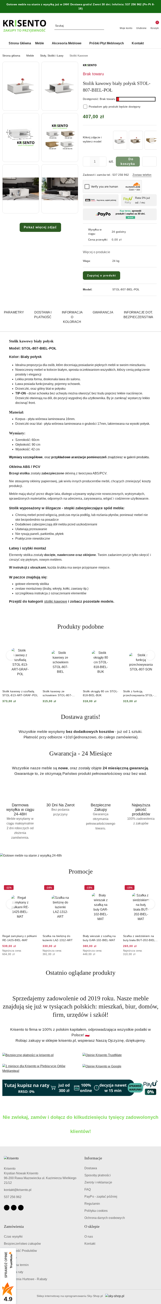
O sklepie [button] (92, 1226)
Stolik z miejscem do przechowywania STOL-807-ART (138, 693)
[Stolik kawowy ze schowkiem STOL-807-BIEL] (120, 140)
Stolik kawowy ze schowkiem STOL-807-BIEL (17, 693)
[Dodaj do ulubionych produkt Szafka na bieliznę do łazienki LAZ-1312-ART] (33, 888)
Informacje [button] (93, 1158)
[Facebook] (6, 1207)
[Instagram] (13, 1207)
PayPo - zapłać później (100, 1196)
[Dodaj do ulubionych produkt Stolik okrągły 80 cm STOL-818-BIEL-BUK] (74, 643)
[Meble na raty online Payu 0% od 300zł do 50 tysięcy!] (80, 1088)
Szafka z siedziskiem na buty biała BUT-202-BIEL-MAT (99, 938)
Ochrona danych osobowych (104, 1217)
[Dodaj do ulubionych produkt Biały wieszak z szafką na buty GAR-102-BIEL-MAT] (74, 888)
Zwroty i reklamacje (98, 1182)
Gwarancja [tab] (103, 312)
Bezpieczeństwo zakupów (22, 1243)
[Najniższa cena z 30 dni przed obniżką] (37, 951)
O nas (88, 1236)
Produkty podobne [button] (80, 626)
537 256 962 (12, 1197)
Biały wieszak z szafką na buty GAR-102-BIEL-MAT (59, 938)
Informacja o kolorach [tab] (72, 317)
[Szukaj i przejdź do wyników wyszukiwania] (101, 26)
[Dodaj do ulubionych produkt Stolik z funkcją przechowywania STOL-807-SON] (114, 643)
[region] (134, 140)
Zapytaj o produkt (101, 275)
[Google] (21, 1207)
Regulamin (92, 1203)
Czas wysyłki (13, 1236)
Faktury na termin (16, 1265)
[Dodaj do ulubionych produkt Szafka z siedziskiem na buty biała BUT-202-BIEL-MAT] (114, 888)
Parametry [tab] (14, 312)
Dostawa (90, 1168)
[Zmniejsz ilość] (86, 161)
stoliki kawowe (55, 601)
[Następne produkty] (150, 655)
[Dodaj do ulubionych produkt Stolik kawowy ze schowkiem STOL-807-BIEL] (33, 643)
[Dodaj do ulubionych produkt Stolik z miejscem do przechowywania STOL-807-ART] (154, 643)
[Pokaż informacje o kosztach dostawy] (124, 239)
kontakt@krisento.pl (17, 1190)
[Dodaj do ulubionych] (149, 161)
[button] (150, 43)
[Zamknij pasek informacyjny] (157, 6)
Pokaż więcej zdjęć (40, 227)
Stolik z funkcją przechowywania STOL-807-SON (98, 693)
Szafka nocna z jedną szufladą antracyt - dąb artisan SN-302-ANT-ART (139, 938)
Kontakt (89, 1243)
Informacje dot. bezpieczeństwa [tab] (138, 315)
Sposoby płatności (97, 1175)
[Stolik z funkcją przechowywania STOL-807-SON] (136, 140)
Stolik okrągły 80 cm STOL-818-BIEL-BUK (60, 693)
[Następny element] (152, 140)
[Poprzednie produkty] (11, 655)
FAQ (87, 1189)
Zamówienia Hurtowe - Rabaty (25, 1279)
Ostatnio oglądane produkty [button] (80, 972)
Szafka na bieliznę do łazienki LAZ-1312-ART (17, 938)
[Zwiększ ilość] (103, 161)
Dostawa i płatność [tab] (42, 315)
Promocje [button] (81, 871)
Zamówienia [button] (14, 1226)
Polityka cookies (96, 1210)
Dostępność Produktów (20, 1250)
